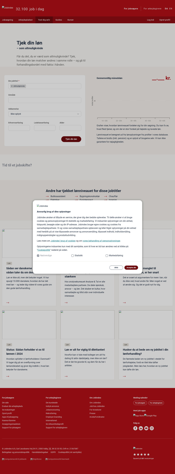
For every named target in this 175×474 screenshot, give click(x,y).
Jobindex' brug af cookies (63, 241)
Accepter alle (131, 268)
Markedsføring (116, 255)
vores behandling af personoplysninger (101, 241)
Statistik (79, 255)
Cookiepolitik (44, 250)
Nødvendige (46, 255)
